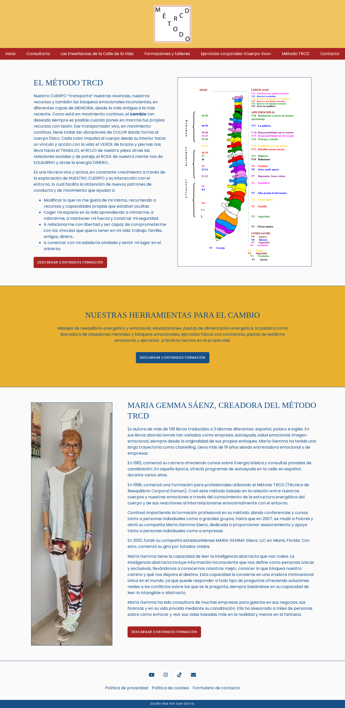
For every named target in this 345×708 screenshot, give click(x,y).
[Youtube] (152, 675)
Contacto (329, 54)
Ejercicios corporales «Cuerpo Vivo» (236, 54)
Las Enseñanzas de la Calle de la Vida (97, 54)
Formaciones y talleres (167, 54)
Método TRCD (295, 54)
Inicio (11, 54)
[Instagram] (166, 675)
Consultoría (38, 54)
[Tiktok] (180, 675)
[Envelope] (193, 675)
